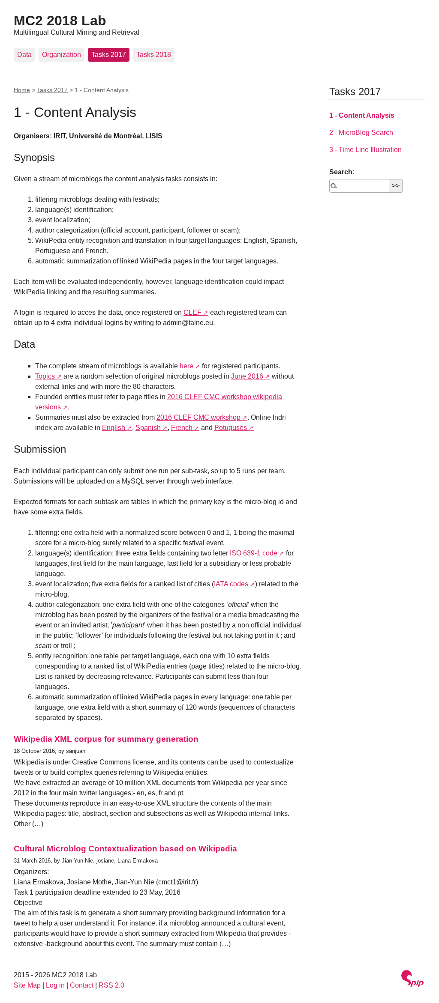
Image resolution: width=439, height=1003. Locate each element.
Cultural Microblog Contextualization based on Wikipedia (125, 848)
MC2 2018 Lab (60, 20)
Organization (61, 54)
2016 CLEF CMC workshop (198, 417)
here (186, 366)
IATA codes (231, 584)
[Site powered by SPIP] (412, 979)
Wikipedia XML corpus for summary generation (106, 738)
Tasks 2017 (108, 54)
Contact (81, 985)
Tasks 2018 (153, 54)
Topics (45, 376)
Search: (342, 172)
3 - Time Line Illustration (365, 149)
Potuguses (230, 427)
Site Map (27, 985)
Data (24, 54)
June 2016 (247, 376)
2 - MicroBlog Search (361, 132)
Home (22, 90)
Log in (55, 985)
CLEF (192, 312)
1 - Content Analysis (361, 115)
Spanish (148, 427)
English (113, 427)
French (181, 427)
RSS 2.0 (111, 985)
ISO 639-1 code (253, 553)
